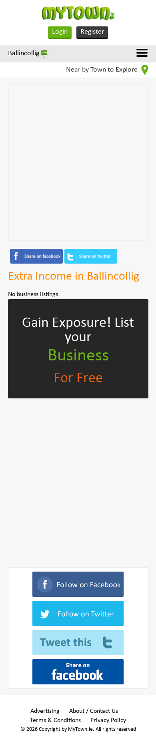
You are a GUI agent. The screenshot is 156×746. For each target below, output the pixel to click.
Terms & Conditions (55, 720)
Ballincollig (23, 53)
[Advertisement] (78, 162)
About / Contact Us (93, 711)
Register (92, 32)
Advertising (45, 711)
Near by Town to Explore (102, 70)
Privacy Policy (108, 720)
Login (60, 32)
